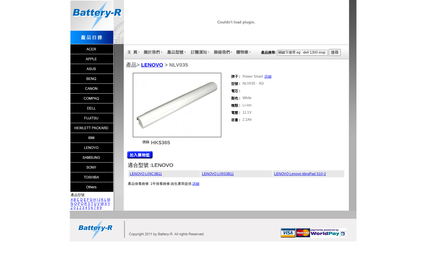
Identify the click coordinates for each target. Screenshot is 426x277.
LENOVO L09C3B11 (146, 174)
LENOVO (152, 65)
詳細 (268, 76)
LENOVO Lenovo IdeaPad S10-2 (300, 174)
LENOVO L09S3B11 (218, 174)
